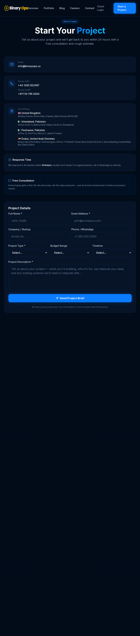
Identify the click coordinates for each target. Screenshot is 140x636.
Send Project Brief (72, 298)
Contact (89, 8)
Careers (75, 8)
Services (33, 8)
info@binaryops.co (29, 66)
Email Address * (80, 213)
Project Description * (20, 261)
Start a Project (122, 8)
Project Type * (16, 245)
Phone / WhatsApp (82, 229)
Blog (62, 8)
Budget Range (58, 245)
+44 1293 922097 (28, 85)
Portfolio (49, 8)
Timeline (97, 245)
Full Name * (15, 213)
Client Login (100, 8)
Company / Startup (19, 229)
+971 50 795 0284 (28, 93)
